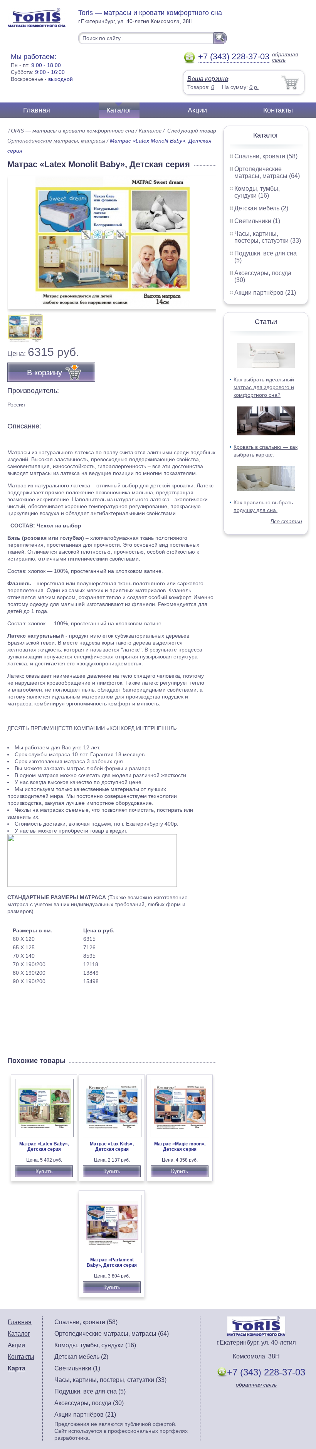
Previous (21, 324)
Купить (43, 1171)
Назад (19, 238)
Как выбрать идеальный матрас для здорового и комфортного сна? (264, 387)
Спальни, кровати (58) (266, 156)
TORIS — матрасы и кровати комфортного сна (70, 131)
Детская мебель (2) (261, 208)
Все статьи (286, 521)
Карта (16, 1368)
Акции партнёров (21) (265, 292)
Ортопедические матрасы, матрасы (56, 141)
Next (207, 324)
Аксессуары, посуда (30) (89, 1403)
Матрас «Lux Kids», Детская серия (112, 1146)
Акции (197, 110)
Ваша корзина (207, 79)
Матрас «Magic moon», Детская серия (179, 1146)
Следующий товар (191, 131)
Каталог (119, 110)
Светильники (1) (257, 221)
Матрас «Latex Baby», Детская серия (44, 1146)
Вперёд (203, 238)
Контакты (278, 110)
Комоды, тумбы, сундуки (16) (257, 192)
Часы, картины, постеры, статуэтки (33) (267, 237)
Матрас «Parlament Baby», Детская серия (112, 1262)
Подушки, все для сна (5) (90, 1391)
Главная (36, 110)
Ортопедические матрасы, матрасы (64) (267, 172)
